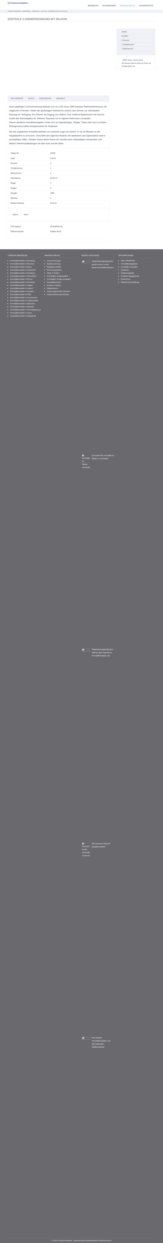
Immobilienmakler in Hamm (21, 288)
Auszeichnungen (54, 261)
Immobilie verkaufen (129, 267)
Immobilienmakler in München (22, 304)
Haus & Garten (53, 273)
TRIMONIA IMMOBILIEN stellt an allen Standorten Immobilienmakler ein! (102, 652)
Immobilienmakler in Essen (21, 279)
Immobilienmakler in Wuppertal (23, 316)
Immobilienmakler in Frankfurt (22, 282)
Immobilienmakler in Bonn (21, 267)
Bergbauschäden (54, 267)
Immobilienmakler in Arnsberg (22, 261)
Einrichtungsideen (54, 270)
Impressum (125, 279)
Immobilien (93, 6)
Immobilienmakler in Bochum (22, 264)
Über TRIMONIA (128, 261)
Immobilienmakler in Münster (22, 307)
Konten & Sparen (54, 285)
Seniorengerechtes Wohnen (58, 291)
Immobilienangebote (129, 264)
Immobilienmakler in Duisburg (22, 273)
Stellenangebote (127, 273)
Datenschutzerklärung (130, 282)
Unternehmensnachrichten (58, 294)
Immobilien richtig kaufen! (57, 276)
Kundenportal (146, 6)
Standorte (125, 270)
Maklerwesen (52, 288)
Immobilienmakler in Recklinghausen (25, 310)
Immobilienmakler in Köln (20, 294)
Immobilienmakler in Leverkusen (23, 297)
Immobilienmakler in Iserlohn (22, 291)
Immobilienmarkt (54, 282)
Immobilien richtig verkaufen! (59, 279)
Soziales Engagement (130, 276)
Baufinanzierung (53, 264)
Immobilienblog (127, 6)
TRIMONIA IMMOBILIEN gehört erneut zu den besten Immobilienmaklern (103, 264)
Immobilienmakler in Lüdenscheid (24, 300)
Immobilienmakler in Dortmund (23, 270)
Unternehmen (109, 6)
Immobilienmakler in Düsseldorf (23, 276)
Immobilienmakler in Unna (21, 313)
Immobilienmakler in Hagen (21, 285)
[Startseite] (18, 3)
